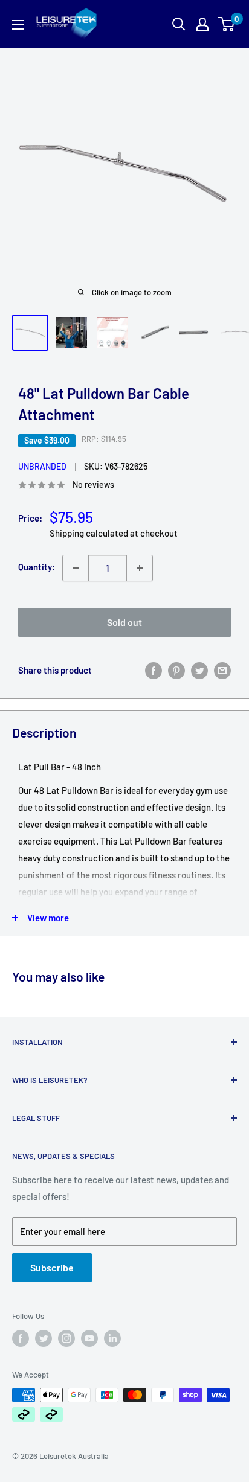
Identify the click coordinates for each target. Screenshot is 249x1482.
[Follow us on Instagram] (66, 1338)
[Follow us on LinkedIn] (112, 1338)
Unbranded (42, 466)
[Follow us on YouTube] (89, 1338)
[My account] (202, 24)
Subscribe (52, 1267)
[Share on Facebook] (153, 670)
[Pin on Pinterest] (176, 670)
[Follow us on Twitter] (43, 1338)
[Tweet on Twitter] (199, 670)
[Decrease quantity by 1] (75, 568)
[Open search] (179, 24)
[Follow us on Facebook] (20, 1338)
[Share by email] (222, 670)
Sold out (124, 622)
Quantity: (36, 566)
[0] (226, 24)
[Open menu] (18, 25)
